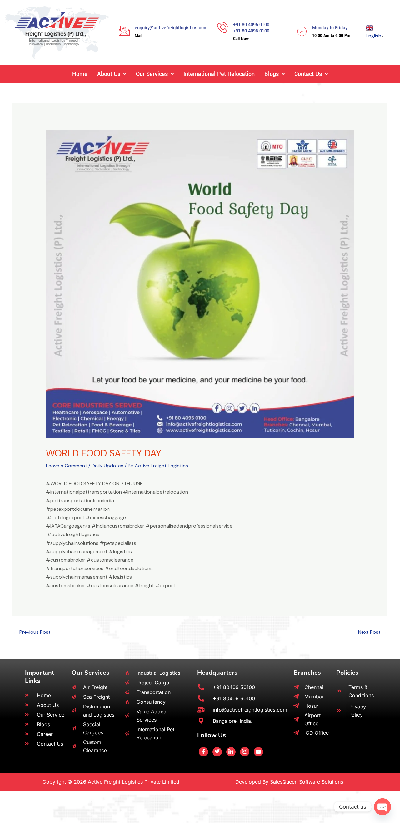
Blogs (271, 74)
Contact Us (308, 74)
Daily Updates (107, 465)
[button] (111, 74)
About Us (108, 74)
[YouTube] (258, 751)
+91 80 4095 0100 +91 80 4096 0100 (251, 28)
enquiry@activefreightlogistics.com (171, 28)
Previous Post (32, 632)
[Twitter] (217, 751)
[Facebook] (203, 751)
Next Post (372, 632)
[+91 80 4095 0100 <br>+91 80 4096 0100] (222, 27)
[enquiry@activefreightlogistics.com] (124, 30)
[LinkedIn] (231, 751)
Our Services (152, 74)
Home (80, 74)
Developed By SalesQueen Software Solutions (289, 782)
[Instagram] (244, 751)
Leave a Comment (66, 465)
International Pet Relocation (219, 74)
